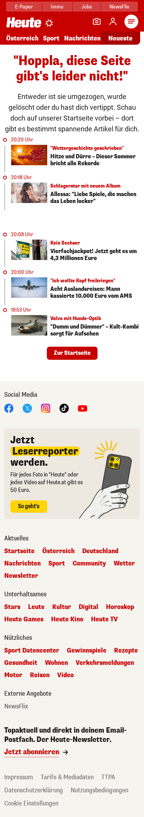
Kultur (61, 607)
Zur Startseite (72, 353)
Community (89, 563)
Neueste (120, 38)
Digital (88, 607)
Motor (13, 675)
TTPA (108, 777)
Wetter (124, 563)
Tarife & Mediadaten (67, 777)
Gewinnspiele (86, 650)
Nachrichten (22, 563)
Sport (51, 38)
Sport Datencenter (31, 650)
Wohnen (56, 663)
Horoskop (120, 607)
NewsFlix (119, 6)
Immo (57, 6)
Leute (36, 607)
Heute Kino (67, 619)
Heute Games (23, 619)
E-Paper (24, 6)
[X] (27, 408)
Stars (12, 607)
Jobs (86, 6)
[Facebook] (8, 408)
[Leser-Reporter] (96, 21)
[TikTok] (64, 408)
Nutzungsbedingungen (99, 790)
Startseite (19, 551)
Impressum (18, 777)
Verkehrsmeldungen (105, 663)
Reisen (40, 675)
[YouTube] (82, 408)
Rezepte (126, 650)
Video (65, 675)
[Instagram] (45, 408)
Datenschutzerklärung (33, 790)
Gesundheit (20, 663)
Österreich (22, 38)
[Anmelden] (113, 21)
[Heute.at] (23, 22)
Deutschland (100, 551)
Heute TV (104, 619)
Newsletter (21, 576)
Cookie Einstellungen (31, 803)
